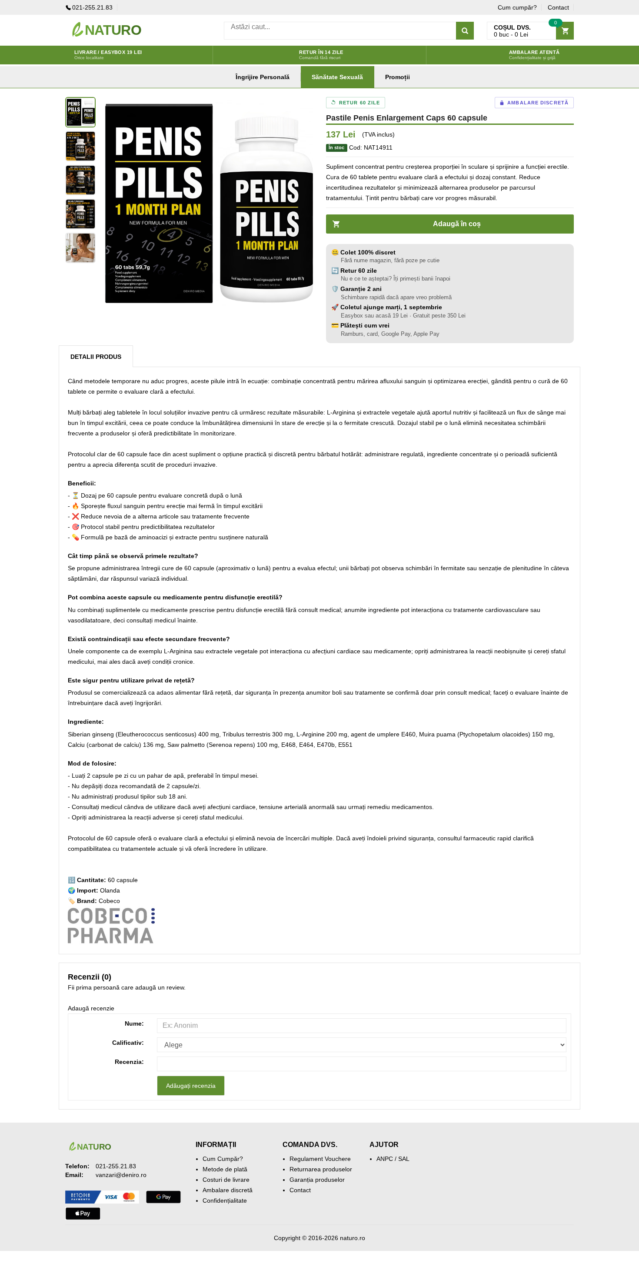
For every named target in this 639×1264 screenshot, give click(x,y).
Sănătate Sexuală (337, 77)
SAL (403, 1158)
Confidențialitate (225, 1200)
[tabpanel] (206, 203)
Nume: (134, 1023)
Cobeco (109, 900)
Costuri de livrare (226, 1179)
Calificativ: (128, 1042)
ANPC (384, 1158)
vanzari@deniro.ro (121, 1174)
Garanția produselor (317, 1179)
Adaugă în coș (457, 223)
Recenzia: (129, 1061)
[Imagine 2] (80, 146)
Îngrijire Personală (263, 77)
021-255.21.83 (92, 7)
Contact (558, 7)
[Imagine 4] (80, 214)
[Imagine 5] (80, 248)
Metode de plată (225, 1169)
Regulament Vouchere (320, 1158)
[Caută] (465, 31)
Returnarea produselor (321, 1169)
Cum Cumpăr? (223, 1158)
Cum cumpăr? (517, 7)
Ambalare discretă (228, 1190)
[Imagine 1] (80, 112)
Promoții (397, 77)
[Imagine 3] (80, 180)
